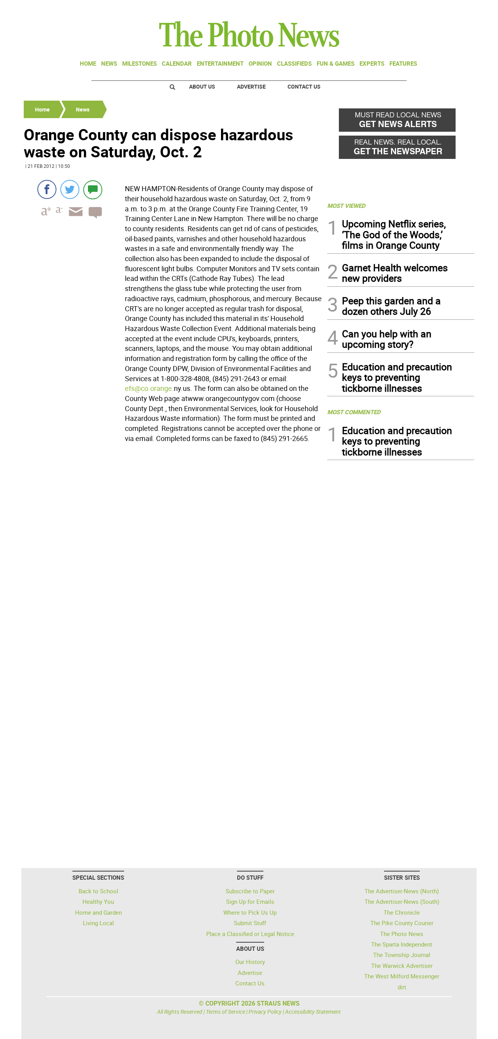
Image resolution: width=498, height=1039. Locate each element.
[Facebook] (46, 189)
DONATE (455, 9)
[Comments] (92, 189)
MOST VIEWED (346, 205)
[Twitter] (69, 189)
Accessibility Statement (313, 1011)
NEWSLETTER (411, 9)
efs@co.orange (148, 388)
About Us (202, 86)
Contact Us (304, 86)
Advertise (251, 86)
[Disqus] (173, 552)
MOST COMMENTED (354, 412)
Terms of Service (225, 1011)
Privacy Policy (265, 1011)
